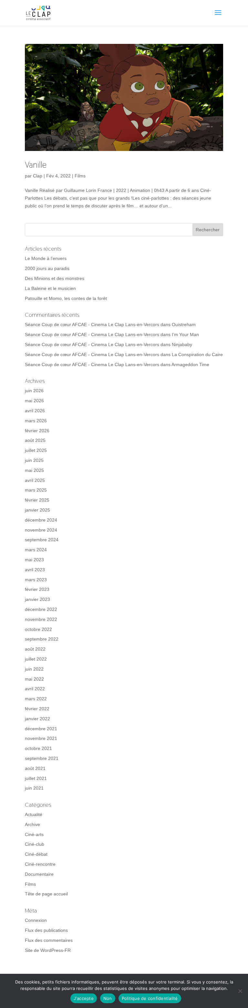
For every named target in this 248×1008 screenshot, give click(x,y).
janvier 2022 (37, 718)
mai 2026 (34, 400)
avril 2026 (35, 410)
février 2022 (37, 708)
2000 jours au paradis (47, 268)
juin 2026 (34, 390)
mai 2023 (34, 559)
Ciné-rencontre (40, 864)
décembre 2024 (41, 520)
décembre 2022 (41, 609)
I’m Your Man (185, 334)
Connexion (36, 920)
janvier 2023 (37, 599)
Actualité (33, 814)
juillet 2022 (36, 659)
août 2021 (35, 768)
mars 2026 (36, 420)
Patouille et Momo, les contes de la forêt (66, 298)
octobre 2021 (38, 748)
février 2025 (37, 500)
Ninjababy (182, 344)
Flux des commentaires (49, 940)
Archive (32, 824)
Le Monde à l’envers (46, 258)
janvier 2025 (37, 510)
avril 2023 (35, 569)
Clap (37, 175)
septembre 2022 (41, 639)
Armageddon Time (190, 364)
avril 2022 (35, 688)
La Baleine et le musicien (50, 288)
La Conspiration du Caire (197, 354)
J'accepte (84, 998)
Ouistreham (184, 324)
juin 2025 (34, 460)
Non (107, 998)
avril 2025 (35, 480)
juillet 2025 (36, 450)
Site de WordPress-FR (48, 950)
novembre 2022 (41, 619)
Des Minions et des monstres (54, 278)
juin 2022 (34, 669)
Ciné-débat (36, 854)
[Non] (240, 991)
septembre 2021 (41, 758)
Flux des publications (46, 930)
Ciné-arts (34, 834)
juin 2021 (34, 788)
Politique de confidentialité (150, 998)
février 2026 (37, 430)
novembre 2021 (41, 738)
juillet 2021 (36, 778)
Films (80, 175)
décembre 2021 (41, 728)
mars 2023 (36, 579)
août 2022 (35, 649)
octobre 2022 (38, 629)
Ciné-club (34, 844)
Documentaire (39, 874)
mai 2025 (34, 470)
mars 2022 (36, 698)
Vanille (35, 164)
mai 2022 (34, 679)
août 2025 (35, 440)
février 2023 (37, 589)
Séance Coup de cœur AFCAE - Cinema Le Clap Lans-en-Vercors (92, 324)
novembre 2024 (41, 530)
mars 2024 (36, 549)
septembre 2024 (41, 539)
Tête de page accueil (46, 893)
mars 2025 (36, 490)
